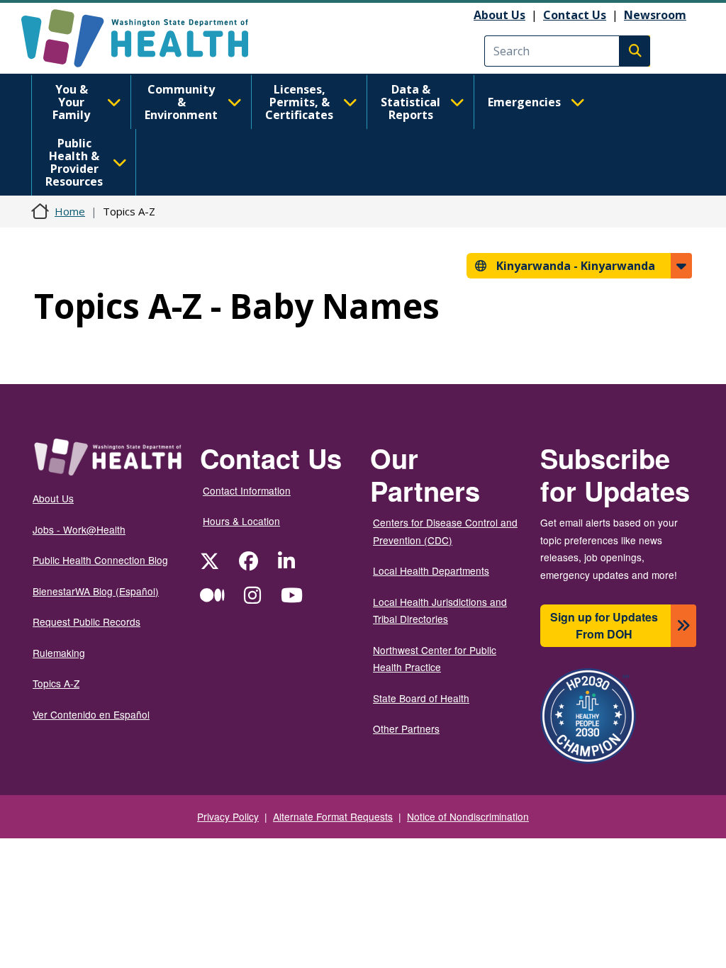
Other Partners (406, 728)
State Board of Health (421, 698)
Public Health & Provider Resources (74, 162)
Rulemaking (59, 653)
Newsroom (655, 15)
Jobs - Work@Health (79, 529)
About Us (499, 15)
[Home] (147, 38)
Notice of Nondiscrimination (468, 816)
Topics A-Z (56, 683)
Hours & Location (241, 521)
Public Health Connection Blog (100, 560)
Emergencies (524, 102)
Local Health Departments (431, 570)
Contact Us (574, 15)
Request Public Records (86, 621)
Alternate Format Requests (333, 816)
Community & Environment (181, 102)
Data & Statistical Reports (410, 102)
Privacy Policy (228, 816)
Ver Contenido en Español (91, 714)
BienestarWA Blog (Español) (96, 591)
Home (70, 211)
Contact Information (247, 490)
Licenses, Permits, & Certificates (299, 102)
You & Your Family (71, 102)
